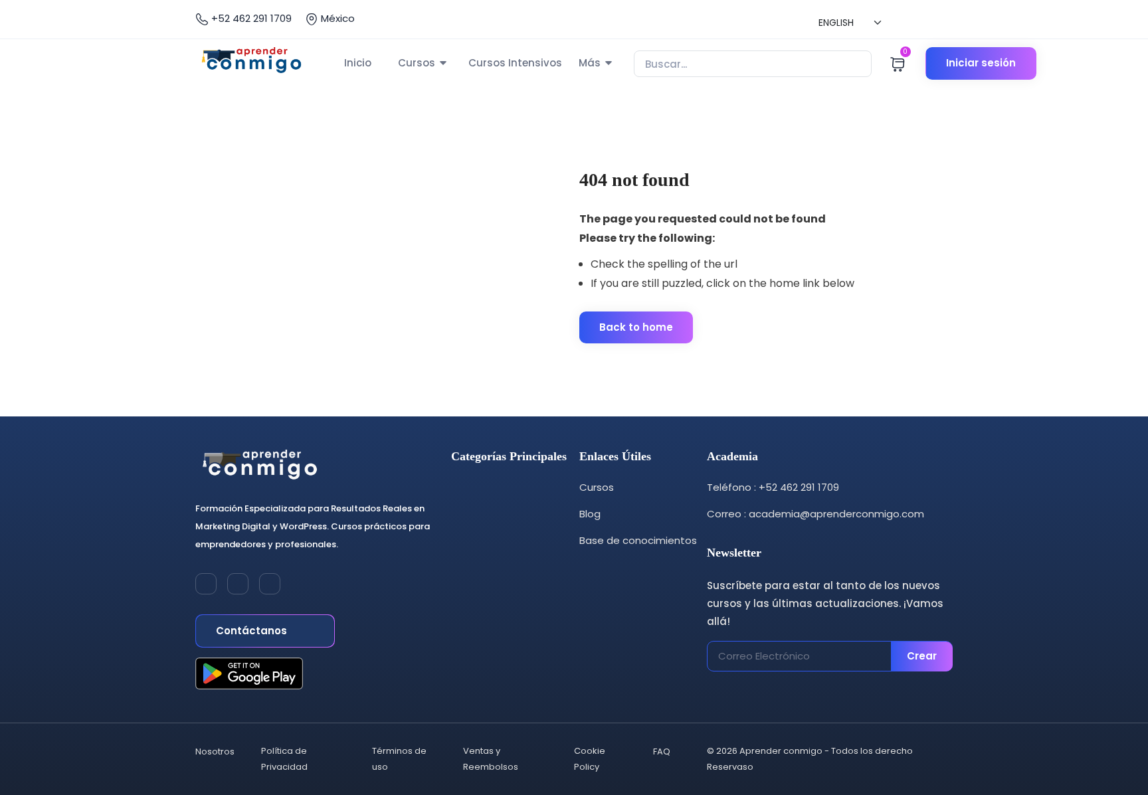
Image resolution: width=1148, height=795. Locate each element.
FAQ (661, 751)
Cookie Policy (589, 759)
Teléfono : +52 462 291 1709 (773, 487)
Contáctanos (253, 631)
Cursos (416, 63)
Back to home (636, 327)
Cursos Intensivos (515, 63)
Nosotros (215, 751)
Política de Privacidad (284, 759)
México (336, 18)
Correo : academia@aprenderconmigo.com (815, 514)
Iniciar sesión (981, 63)
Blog (590, 514)
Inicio (357, 63)
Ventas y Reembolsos (490, 759)
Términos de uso (399, 759)
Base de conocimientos (638, 540)
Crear (922, 656)
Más (590, 63)
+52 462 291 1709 (250, 18)
